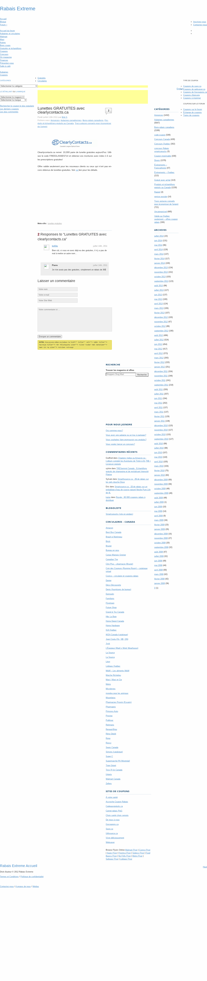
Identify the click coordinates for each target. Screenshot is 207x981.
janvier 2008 (159, 583)
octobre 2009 (160, 488)
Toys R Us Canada (114, 770)
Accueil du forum (7, 31)
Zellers (109, 783)
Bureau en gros (112, 550)
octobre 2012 (160, 326)
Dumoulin (110, 594)
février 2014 (159, 258)
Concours (4, 54)
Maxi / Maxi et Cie (114, 680)
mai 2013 (158, 299)
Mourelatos (110, 698)
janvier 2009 (159, 529)
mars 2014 (159, 254)
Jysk (108, 643)
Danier (108, 580)
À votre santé (112, 797)
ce (77, 170)
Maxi (2, 39)
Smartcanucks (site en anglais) (119, 514)
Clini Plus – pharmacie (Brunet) (119, 564)
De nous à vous (113, 820)
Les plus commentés (9, 112)
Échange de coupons (192, 112)
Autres (3, 42)
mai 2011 (158, 403)
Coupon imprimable (162, 156)
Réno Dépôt (111, 734)
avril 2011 (158, 407)
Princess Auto (112, 711)
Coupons (4, 51)
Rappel (157, 192)
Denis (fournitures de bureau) (118, 589)
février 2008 (159, 579)
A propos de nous (23, 886)
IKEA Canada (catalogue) (117, 634)
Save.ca (109, 829)
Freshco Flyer (125, 853)
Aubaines (4, 72)
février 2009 (159, 525)
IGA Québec (111, 630)
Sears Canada (112, 747)
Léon (108, 661)
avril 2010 (158, 461)
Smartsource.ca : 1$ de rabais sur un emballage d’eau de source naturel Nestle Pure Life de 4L (128, 489)
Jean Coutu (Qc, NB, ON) (117, 639)
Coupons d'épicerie (191, 95)
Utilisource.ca (112, 833)
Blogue (3, 22)
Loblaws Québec (113, 666)
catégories (5, 80)
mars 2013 (159, 308)
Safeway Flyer (112, 859)
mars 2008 (159, 574)
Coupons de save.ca (192, 86)
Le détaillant (6, 91)
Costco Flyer (144, 850)
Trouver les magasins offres (120, 370)
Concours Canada (162, 139)
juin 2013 (158, 295)
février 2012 (159, 362)
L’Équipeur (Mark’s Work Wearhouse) (122, 648)
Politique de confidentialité (31, 876)
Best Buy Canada (113, 532)
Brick (108, 541)
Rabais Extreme (17, 8)
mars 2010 (159, 466)
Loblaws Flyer (126, 859)
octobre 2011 (159, 380)
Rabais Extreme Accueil (18, 866)
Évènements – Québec (164, 172)
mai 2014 (158, 245)
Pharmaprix (111, 707)
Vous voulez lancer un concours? (120, 444)
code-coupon (159, 135)
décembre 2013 (161, 267)
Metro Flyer (137, 856)
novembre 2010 (161, 430)
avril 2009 (158, 516)
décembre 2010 (161, 425)
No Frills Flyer (125, 856)
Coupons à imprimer (192, 98)
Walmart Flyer (131, 850)
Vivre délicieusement (115, 838)
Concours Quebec (162, 144)
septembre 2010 (161, 439)
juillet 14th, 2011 (100, 246)
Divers (157, 160)
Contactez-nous (200, 25)
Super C (109, 756)
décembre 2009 (161, 480)
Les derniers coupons (9, 109)
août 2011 (158, 389)
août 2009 (158, 498)
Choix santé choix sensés (117, 815)
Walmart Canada (113, 779)
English (180, 89)
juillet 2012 (159, 340)
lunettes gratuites (55, 223)
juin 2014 (158, 240)
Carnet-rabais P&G (114, 811)
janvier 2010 (159, 475)
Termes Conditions (9, 876)
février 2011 (159, 416)
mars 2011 (158, 412)
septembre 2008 (161, 547)
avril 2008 (158, 570)
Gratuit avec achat (162, 180)
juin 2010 (158, 452)
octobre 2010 (160, 434)
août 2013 (158, 285)
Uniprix (109, 774)
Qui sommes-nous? (114, 430)
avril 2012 (158, 353)
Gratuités (42, 78)
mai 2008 (158, 565)
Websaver (110, 842)
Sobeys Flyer (138, 853)
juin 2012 (158, 344)
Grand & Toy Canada (115, 612)
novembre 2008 (161, 538)
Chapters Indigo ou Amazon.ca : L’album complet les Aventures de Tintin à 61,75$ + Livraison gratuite (128, 461)
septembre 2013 (161, 281)
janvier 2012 (159, 367)
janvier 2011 (159, 421)
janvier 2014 (159, 263)
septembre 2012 (161, 331)
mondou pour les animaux (117, 693)
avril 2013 (158, 303)
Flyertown (110, 603)
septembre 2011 (161, 385)
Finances (4, 60)
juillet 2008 (159, 556)
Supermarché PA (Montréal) (118, 761)
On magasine (6, 57)
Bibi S (64, 117)
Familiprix (110, 598)
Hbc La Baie (111, 616)
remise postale (160, 196)
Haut (205, 867)
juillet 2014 (159, 236)
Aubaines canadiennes (71, 120)
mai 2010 (158, 457)
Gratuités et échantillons (10, 48)
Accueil (3, 19)
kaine (108, 497)
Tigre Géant (111, 765)
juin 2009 (158, 507)
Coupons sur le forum (192, 109)
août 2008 (158, 552)
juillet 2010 (159, 448)
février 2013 (159, 313)
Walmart (3, 36)
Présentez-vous (7, 63)
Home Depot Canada (115, 621)
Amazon (109, 528)
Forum (3, 25)
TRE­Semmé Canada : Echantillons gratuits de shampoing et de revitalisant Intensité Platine (127, 471)
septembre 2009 (161, 493)
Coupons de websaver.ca (194, 89)
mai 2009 (158, 511)
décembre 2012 (161, 317)
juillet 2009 (159, 502)
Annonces (55, 120)
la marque (20, 91)
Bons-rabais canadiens (93, 120)
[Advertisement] (93, 86)
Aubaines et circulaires (10, 33)
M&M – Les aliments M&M (117, 671)
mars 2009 (159, 520)
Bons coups (5, 45)
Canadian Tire (112, 559)
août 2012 (158, 335)
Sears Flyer (112, 853)
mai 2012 (158, 349)
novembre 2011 (161, 376)
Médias (36, 886)
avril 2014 (158, 249)
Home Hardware (113, 625)
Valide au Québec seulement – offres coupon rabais (166, 219)
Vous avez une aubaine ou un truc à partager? (126, 435)
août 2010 (158, 443)
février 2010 (159, 470)
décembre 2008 (161, 534)
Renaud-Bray (111, 729)
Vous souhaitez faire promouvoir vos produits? (126, 439)
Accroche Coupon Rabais (117, 802)
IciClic (55, 246)
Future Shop (111, 607)
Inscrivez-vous (199, 22)
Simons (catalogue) (114, 752)
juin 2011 (158, 398)
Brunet (109, 546)
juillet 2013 (159, 290)
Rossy (108, 743)
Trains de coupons (191, 115)
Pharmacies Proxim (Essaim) (119, 702)
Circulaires (42, 81)
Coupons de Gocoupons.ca (195, 92)
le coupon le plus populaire (17, 106)
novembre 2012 (161, 322)
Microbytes (110, 689)
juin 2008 (158, 561)
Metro (108, 684)
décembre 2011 (161, 371)
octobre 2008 (160, 543)
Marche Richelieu (113, 675)
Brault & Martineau (114, 537)
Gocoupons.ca (112, 824)
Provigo (109, 716)
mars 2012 (159, 358)
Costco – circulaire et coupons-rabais (122, 576)
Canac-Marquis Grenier (116, 555)
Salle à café (5, 66)
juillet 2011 (159, 394)
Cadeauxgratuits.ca (114, 806)
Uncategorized (160, 211)
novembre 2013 (161, 272)
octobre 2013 (160, 276)
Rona (108, 738)
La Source (110, 653)
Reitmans (110, 725)
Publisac (109, 720)
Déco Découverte (113, 585)
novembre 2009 (161, 484)
